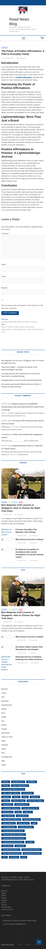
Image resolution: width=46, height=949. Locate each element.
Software (4, 745)
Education (5, 701)
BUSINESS (31, 782)
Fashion (4, 709)
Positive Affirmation (24, 77)
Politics (4, 725)
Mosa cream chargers (35, 801)
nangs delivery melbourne (11, 819)
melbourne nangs (18, 801)
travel (23, 857)
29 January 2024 (21, 535)
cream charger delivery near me (13, 789)
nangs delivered (8, 816)
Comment (5, 233)
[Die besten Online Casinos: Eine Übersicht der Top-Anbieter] (7, 650)
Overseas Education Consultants (13, 838)
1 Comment (32, 652)
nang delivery (7, 804)
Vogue (3, 765)
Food (3, 713)
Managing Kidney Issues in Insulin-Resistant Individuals (21, 380)
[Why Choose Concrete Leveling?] (7, 542)
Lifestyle (5, 801)
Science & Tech (6, 737)
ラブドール (5, 404)
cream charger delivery (20, 785)
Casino (3, 693)
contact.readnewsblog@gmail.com (14, 924)
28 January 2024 (21, 542)
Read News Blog (19, 21)
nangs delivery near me (31, 819)
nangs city (27, 812)
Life (9, 502)
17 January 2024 (21, 652)
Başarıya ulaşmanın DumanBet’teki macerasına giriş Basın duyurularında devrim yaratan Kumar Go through (22, 407)
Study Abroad (7, 846)
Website (4, 288)
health (25, 797)
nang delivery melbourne (11, 808)
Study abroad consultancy (31, 850)
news (34, 823)
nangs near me (23, 823)
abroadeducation (18, 782)
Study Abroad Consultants (11, 853)
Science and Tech (7, 909)
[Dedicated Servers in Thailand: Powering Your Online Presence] (7, 663)
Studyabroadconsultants (32, 853)
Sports (3, 749)
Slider (21, 502)
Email (3, 276)
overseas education (26, 827)
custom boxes (27, 793)
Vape (3, 761)
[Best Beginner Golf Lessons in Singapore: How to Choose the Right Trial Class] (23, 483)
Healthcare (34, 797)
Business (4, 47)
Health (3, 717)
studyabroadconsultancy (11, 850)
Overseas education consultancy (13, 834)
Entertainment (6, 705)
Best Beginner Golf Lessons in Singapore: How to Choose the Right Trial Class (20, 508)
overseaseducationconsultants (13, 842)
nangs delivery (22, 816)
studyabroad (20, 846)
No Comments (20, 58)
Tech (3, 753)
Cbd (2, 697)
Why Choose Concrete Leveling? (30, 539)
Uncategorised (6, 757)
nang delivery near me (30, 808)
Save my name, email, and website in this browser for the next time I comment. (22, 307)
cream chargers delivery (11, 793)
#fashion (5, 782)
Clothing (5, 785)
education (6, 797)
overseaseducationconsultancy (13, 831)
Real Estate (5, 733)
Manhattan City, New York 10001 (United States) (20, 920)
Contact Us (28, 944)
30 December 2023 (22, 662)
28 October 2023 (7, 58)
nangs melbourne (8, 823)
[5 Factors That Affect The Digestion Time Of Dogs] (7, 532)
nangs (18, 812)
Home (19, 944)
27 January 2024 (21, 560)
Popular (14, 502)
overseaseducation (9, 827)
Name (4, 264)
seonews (30, 842)
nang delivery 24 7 (22, 804)
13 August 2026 (7, 514)
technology (14, 857)
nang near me (7, 812)
